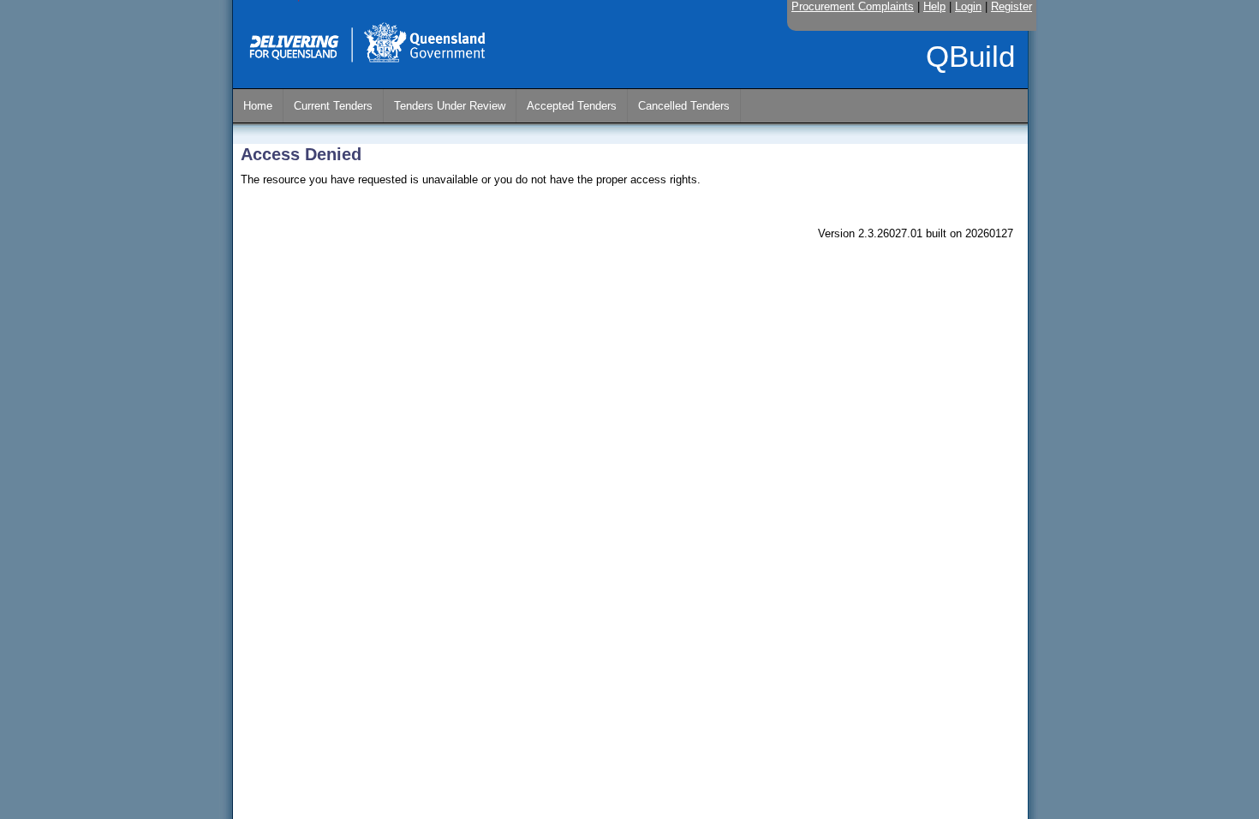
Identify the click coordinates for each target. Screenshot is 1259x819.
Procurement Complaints (852, 6)
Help (934, 6)
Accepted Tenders (572, 105)
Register (1011, 6)
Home (257, 105)
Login (968, 6)
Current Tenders (333, 105)
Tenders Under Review (449, 105)
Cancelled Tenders (684, 105)
